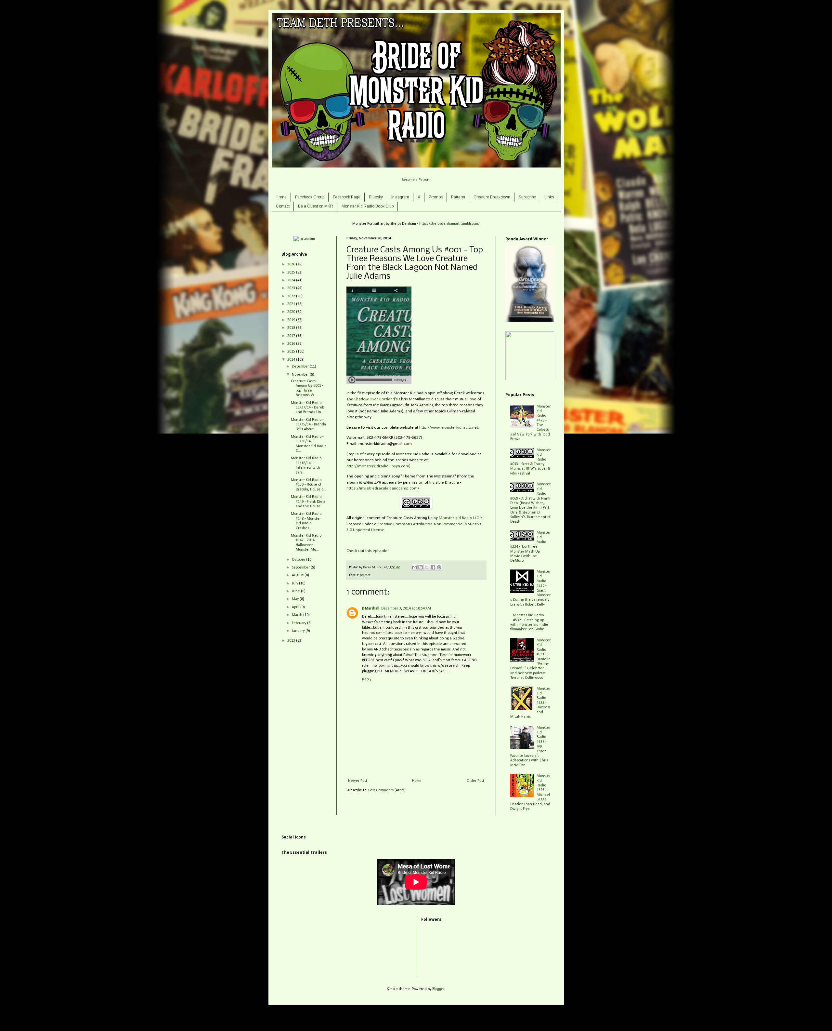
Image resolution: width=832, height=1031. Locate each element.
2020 (291, 312)
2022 (291, 296)
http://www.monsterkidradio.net (448, 427)
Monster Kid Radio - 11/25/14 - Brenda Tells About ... (308, 424)
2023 (291, 288)
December (301, 366)
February (299, 623)
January (299, 631)
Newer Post (357, 781)
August (298, 575)
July (295, 583)
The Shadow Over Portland (370, 399)
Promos (436, 197)
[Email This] (414, 567)
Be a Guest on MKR (315, 206)
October (299, 560)
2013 (291, 641)
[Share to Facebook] (433, 567)
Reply (366, 679)
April (296, 607)
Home (281, 197)
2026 (291, 264)
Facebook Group (309, 197)
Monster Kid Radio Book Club (368, 206)
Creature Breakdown (492, 197)
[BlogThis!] (420, 567)
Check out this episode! (367, 551)
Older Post (475, 781)
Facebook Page (346, 197)
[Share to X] (426, 567)
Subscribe (527, 197)
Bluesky (376, 197)
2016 (291, 344)
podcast (365, 575)
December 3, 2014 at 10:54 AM (406, 608)
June (296, 591)
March (297, 615)
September (301, 567)
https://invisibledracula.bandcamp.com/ (382, 488)
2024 (291, 280)
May (296, 599)
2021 (291, 304)
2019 (291, 320)
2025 (291, 272)
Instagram (400, 197)
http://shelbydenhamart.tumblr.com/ (449, 224)
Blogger (438, 989)
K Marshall (370, 608)
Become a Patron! (416, 180)
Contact (283, 206)
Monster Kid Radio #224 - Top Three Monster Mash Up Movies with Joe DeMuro (530, 547)
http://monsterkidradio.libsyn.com (377, 466)
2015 (291, 352)
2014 (291, 360)
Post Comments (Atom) (387, 790)
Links (549, 197)
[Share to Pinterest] (439, 567)
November (301, 375)
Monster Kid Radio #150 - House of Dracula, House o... (308, 484)
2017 (291, 336)
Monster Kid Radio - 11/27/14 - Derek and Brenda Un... (307, 407)
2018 (291, 328)
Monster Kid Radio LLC (459, 518)
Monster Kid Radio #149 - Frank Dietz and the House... (308, 501)
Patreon (458, 197)
